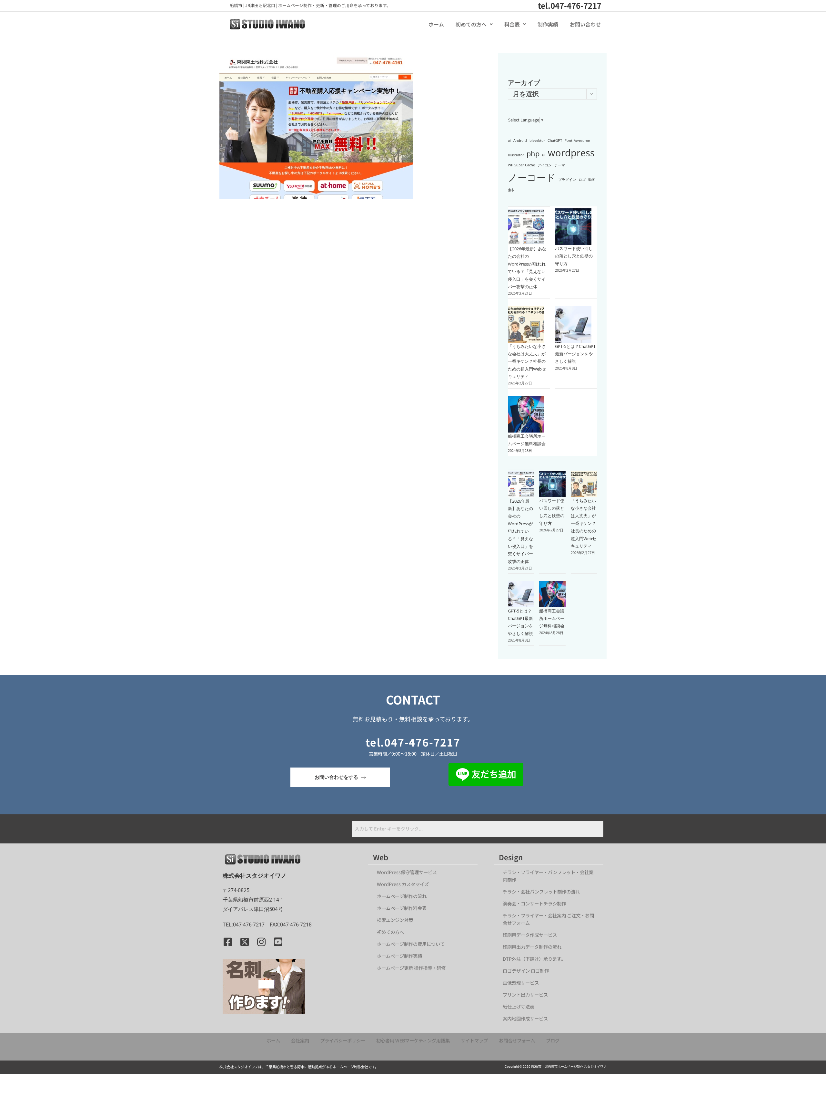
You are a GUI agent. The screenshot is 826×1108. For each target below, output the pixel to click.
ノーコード (532, 177)
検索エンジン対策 (397, 919)
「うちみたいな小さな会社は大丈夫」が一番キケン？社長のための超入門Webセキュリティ (527, 361)
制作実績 (548, 24)
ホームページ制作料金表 (402, 907)
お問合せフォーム (517, 1040)
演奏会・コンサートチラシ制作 (534, 903)
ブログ (552, 1040)
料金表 (512, 24)
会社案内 (300, 1040)
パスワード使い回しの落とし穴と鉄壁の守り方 (574, 256)
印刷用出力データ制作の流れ (532, 946)
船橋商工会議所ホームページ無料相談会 (551, 618)
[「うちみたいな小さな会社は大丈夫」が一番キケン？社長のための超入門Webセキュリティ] (526, 324)
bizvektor (537, 140)
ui (543, 155)
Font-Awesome (577, 140)
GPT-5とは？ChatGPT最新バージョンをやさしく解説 (575, 353)
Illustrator (516, 155)
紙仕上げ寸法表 (518, 1006)
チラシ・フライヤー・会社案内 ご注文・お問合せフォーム (548, 919)
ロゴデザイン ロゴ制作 (526, 970)
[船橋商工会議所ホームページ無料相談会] (526, 414)
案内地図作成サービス (525, 1018)
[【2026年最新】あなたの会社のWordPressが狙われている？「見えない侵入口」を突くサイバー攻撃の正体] (526, 227)
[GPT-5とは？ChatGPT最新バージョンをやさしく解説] (573, 324)
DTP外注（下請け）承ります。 (534, 958)
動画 (591, 179)
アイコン (545, 165)
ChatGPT (555, 140)
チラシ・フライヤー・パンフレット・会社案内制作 (548, 876)
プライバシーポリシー (342, 1040)
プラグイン (567, 179)
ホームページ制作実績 (399, 955)
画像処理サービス (521, 982)
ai (509, 140)
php (533, 153)
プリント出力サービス (525, 994)
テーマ (559, 165)
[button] (474, 24)
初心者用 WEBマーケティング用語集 (413, 1040)
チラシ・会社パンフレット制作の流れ (541, 891)
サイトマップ (474, 1040)
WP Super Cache (521, 165)
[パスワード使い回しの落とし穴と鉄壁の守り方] (573, 226)
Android (520, 140)
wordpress (571, 152)
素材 (511, 190)
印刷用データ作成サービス (530, 934)
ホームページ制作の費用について (411, 943)
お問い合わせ (585, 24)
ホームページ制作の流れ (402, 896)
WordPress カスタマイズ (403, 884)
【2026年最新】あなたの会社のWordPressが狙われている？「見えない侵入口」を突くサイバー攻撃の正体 (520, 531)
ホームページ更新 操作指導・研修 (411, 967)
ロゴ (582, 179)
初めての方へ (471, 24)
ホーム (436, 24)
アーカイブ (524, 82)
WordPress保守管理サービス (407, 872)
